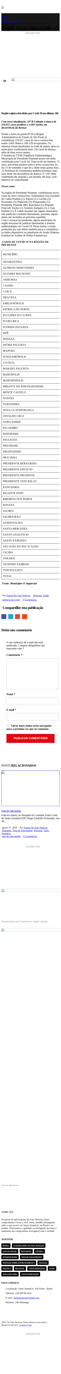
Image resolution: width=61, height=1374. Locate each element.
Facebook (3, 616)
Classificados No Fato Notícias (28, 1245)
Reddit (24, 616)
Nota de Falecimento (11, 810)
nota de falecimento (11, 836)
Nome (10, 694)
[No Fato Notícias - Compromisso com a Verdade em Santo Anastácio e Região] (26, 7)
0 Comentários (30, 599)
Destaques (6, 830)
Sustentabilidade (30, 1274)
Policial (43, 1263)
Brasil (6, 1245)
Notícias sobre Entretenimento (19, 1263)
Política (7, 1268)
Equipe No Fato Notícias (18, 595)
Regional (37, 595)
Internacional (10, 1257)
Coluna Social (10, 1251)
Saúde (46, 595)
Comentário (14, 654)
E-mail (17, 616)
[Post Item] (30, 788)
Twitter (10, 616)
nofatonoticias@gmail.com (26, 1297)
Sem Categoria (10, 1274)
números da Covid (11, 599)
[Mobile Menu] (57, 7)
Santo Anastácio (37, 1268)
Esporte (39, 1251)
